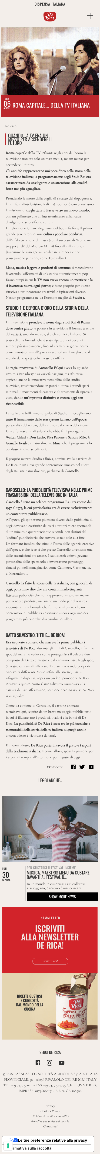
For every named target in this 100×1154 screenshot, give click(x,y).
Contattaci (50, 1126)
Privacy (50, 1106)
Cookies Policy (50, 1111)
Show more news (62, 896)
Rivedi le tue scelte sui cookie (50, 1121)
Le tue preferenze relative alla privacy (52, 1140)
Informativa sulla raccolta (28, 1148)
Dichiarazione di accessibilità (50, 1116)
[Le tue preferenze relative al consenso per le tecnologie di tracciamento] (8, 1145)
